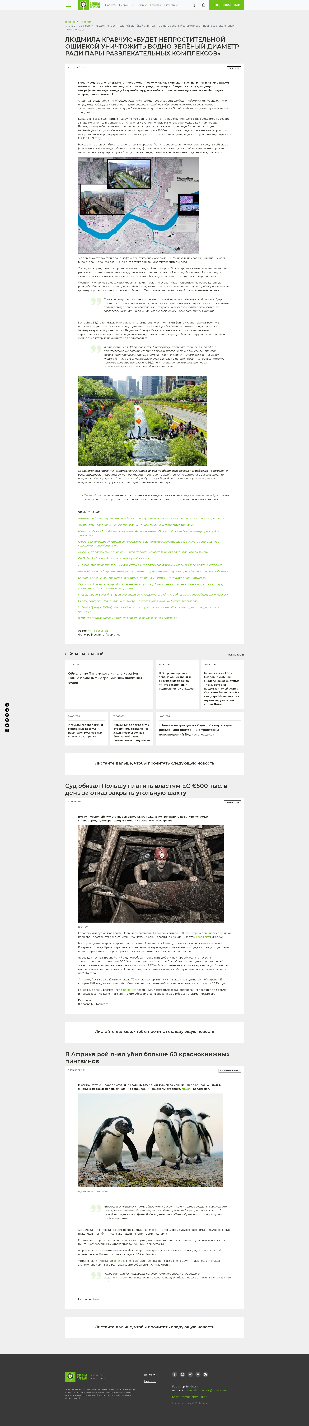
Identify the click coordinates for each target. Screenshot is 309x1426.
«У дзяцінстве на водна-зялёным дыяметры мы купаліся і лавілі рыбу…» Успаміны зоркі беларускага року (150, 564)
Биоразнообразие (229, 1071)
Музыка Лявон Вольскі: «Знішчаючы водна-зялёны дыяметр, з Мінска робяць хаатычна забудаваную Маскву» (153, 594)
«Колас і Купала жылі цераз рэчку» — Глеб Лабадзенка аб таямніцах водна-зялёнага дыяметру (143, 552)
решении (129, 989)
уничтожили (120, 1277)
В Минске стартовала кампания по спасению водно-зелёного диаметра (127, 617)
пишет (186, 1088)
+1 (94, 1000)
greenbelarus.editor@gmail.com (205, 1390)
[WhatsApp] (7, 730)
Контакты (150, 1374)
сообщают (203, 937)
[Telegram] (7, 710)
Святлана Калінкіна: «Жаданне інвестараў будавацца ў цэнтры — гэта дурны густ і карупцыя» (142, 577)
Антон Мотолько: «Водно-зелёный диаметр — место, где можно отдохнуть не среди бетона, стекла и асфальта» (153, 571)
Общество (234, 68)
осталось (119, 1260)
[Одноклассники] (7, 705)
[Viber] (7, 720)
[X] (7, 715)
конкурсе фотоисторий (197, 495)
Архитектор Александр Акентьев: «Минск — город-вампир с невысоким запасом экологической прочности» (152, 518)
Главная (70, 21)
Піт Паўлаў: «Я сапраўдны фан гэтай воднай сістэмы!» (115, 558)
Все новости (236, 655)
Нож (96, 1299)
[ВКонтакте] (7, 725)
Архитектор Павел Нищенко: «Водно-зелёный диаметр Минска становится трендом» (136, 525)
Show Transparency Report (190, 1396)
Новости (111, 5)
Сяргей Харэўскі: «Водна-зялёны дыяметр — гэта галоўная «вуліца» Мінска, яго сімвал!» (138, 601)
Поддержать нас (226, 5)
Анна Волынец (98, 630)
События (156, 5)
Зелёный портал (95, 495)
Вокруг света (232, 802)
